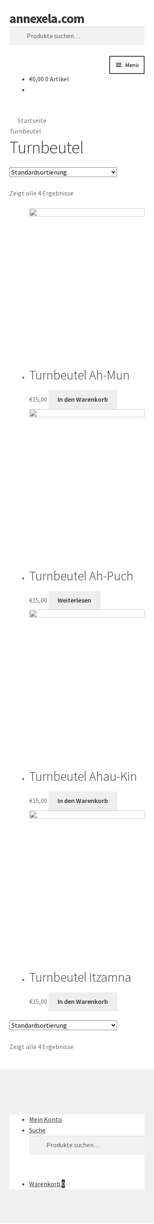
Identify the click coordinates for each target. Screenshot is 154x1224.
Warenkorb (47, 1184)
